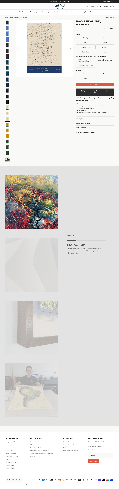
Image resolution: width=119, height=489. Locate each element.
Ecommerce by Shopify (25, 484)
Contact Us (33, 442)
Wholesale (33, 445)
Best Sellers (22, 12)
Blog (7, 459)
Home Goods (70, 12)
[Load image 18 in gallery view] (44, 48)
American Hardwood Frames (85, 132)
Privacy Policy (10, 451)
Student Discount (68, 442)
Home (6, 17)
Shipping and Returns (83, 123)
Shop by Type (46, 12)
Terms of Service (11, 454)
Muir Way (12, 484)
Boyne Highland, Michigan (21, 17)
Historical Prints (58, 12)
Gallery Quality (81, 128)
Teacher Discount (68, 445)
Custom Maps (10, 468)
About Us (97, 12)
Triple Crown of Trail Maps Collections (41, 454)
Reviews (8, 445)
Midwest (11, 17)
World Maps (34, 456)
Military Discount (68, 448)
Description (80, 119)
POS (16, 484)
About (7, 448)
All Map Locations (11, 462)
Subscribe (93, 461)
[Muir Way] (59, 6)
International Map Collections (38, 451)
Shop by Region (34, 12)
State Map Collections (36, 448)
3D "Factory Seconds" (84, 12)
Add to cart (95, 84)
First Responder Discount (70, 451)
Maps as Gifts (10, 465)
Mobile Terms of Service (13, 456)
